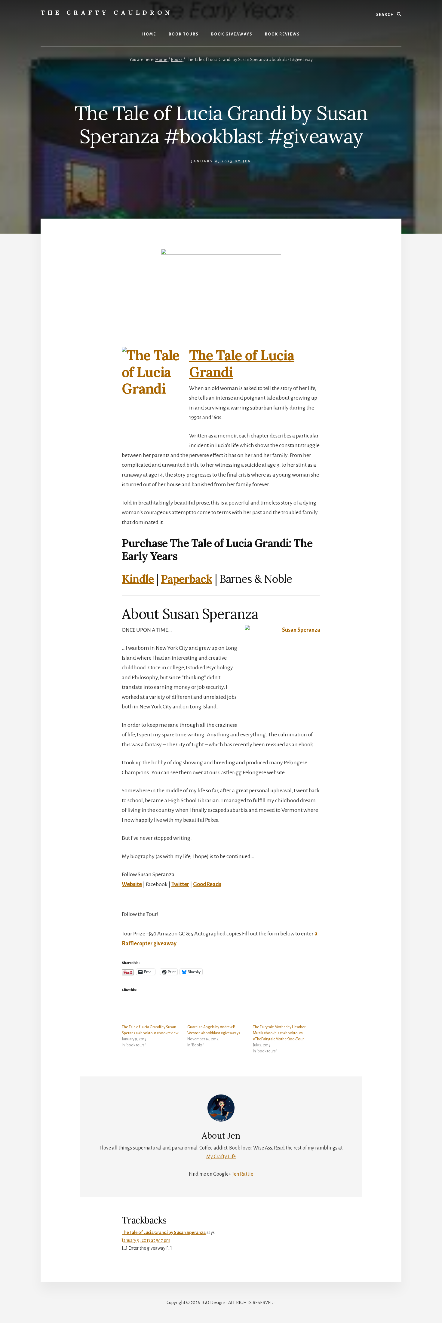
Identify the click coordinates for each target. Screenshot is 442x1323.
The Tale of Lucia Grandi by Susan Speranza (164, 1232)
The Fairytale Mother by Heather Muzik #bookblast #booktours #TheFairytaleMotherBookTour (279, 1033)
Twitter (180, 884)
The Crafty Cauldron (107, 12)
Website (132, 884)
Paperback (186, 579)
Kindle (138, 579)
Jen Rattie (242, 1174)
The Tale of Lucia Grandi (241, 363)
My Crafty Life (221, 1156)
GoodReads (207, 884)
